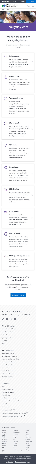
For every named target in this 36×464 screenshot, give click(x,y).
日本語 (15, 445)
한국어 (3, 451)
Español (4, 430)
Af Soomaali (5, 439)
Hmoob (4, 432)
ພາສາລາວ (4, 443)
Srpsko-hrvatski (18, 451)
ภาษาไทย (28, 438)
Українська (17, 432)
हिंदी (14, 447)
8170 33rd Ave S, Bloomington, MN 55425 (15, 315)
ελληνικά (28, 439)
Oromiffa (16, 434)
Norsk (27, 447)
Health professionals (8, 392)
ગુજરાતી (28, 430)
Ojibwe (28, 449)
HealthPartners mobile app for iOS (12, 416)
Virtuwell (4, 335)
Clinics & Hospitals (8, 10)
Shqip (15, 449)
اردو (27, 432)
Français (4, 449)
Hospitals (4, 340)
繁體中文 (4, 436)
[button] (31, 1)
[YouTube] (15, 320)
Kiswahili (28, 445)
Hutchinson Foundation (9, 374)
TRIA (3, 343)
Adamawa (4, 441)
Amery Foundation (7, 365)
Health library (6, 395)
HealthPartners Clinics (8, 329)
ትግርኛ (27, 451)
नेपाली (27, 436)
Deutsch (16, 441)
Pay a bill (4, 404)
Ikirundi (28, 443)
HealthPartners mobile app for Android (14, 413)
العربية (3, 447)
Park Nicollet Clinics (8, 332)
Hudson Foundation (8, 368)
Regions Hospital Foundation (11, 359)
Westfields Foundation (9, 371)
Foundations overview (9, 353)
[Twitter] (3, 320)
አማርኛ (15, 436)
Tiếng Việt (4, 434)
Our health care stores (9, 398)
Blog (3, 386)
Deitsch (4, 445)
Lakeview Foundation (8, 362)
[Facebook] (7, 320)
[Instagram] (11, 320)
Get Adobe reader (7, 410)
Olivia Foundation (7, 376)
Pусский (4, 438)
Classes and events (7, 389)
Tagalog (16, 430)
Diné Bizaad (29, 441)
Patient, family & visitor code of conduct (14, 401)
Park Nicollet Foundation (9, 356)
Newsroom (5, 407)
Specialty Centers (7, 338)
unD (15, 438)
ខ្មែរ (14, 439)
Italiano (27, 434)
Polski (15, 443)
